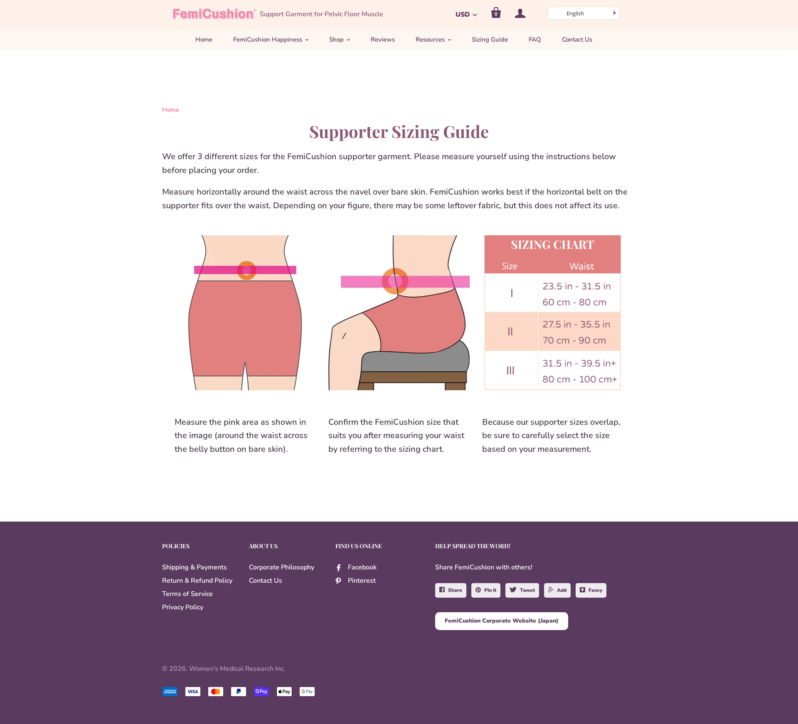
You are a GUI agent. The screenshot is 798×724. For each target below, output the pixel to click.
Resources (430, 39)
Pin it (490, 590)
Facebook (362, 567)
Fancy (595, 590)
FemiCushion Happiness (267, 39)
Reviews (383, 39)
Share (455, 590)
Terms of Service (187, 593)
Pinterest (362, 580)
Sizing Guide (490, 39)
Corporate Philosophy (281, 567)
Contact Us (577, 39)
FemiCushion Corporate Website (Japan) (502, 621)
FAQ (535, 39)
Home (203, 39)
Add (561, 590)
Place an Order (410, 713)
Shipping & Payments (194, 567)
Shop (336, 39)
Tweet (527, 590)
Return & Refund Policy (197, 580)
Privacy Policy (182, 607)
